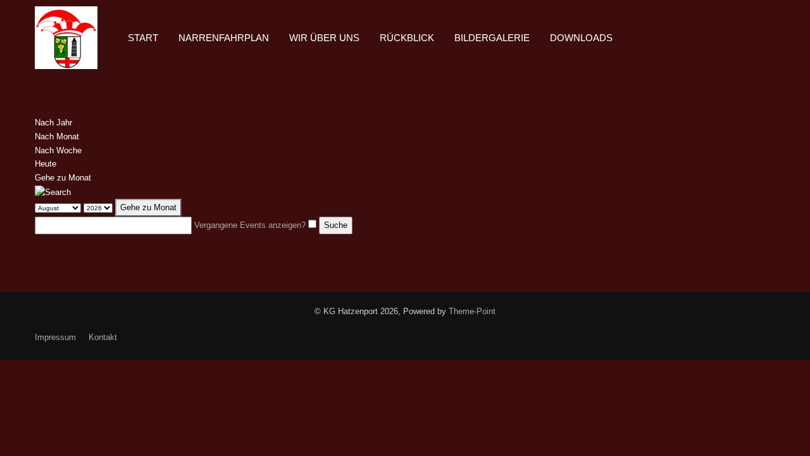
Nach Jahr (53, 122)
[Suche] (53, 191)
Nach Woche (58, 150)
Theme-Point (472, 311)
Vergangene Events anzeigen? (250, 225)
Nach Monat (57, 136)
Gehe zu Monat (63, 177)
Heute (45, 163)
